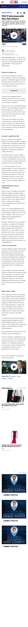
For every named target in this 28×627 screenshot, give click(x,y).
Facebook (13, 376)
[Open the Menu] (2, 2)
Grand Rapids (7, 12)
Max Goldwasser (11, 51)
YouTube (10, 378)
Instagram (4, 378)
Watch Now (23, 2)
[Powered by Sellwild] (24, 472)
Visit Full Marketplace (21, 388)
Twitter (19, 376)
